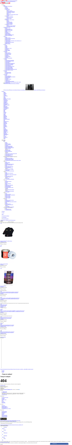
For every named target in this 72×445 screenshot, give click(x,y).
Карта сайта (3, 402)
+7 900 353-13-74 (4, 392)
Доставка (10, 0)
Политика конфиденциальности (10, 424)
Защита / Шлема (4, 406)
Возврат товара (4, 399)
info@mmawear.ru (12, 1)
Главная (3, 370)
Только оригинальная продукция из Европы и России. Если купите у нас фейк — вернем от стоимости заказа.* (16, 369)
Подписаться (2, 388)
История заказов (4, 412)
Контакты (15, 0)
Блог (2, 400)
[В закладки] (0, 243)
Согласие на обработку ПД (19, 424)
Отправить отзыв (2, 385)
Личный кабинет (4, 411)
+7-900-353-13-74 (2, 1)
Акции (3, 413)
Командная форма (4, 416)
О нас (8, 0)
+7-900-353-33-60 (7, 1)
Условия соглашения (3, 424)
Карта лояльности (4, 415)
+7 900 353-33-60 (4, 391)
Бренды (3, 414)
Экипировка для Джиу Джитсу (6, 408)
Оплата (13, 0)
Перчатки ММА (4, 407)
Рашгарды (3, 405)
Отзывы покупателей (5, 397)
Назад (4, 5)
